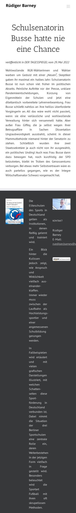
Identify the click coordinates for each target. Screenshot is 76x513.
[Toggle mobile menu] (68, 6)
